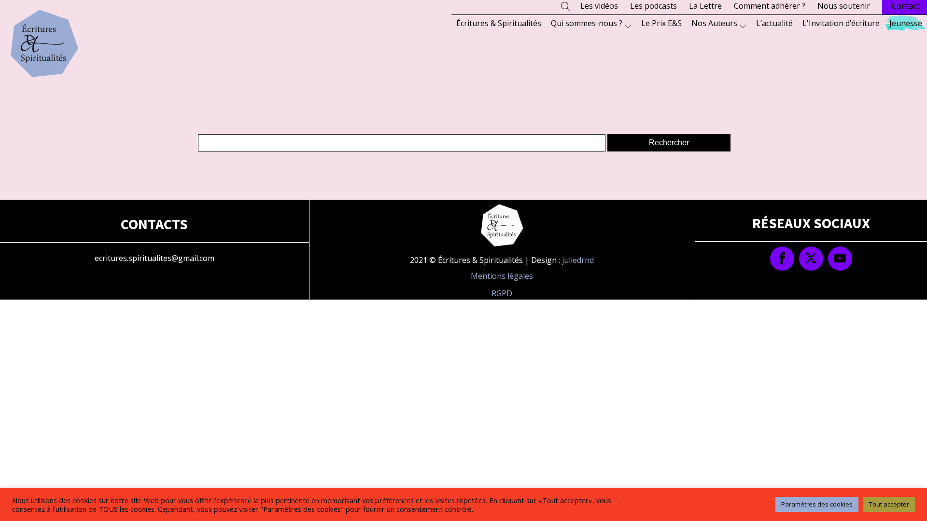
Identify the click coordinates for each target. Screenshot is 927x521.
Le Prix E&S (661, 23)
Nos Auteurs (714, 23)
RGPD (502, 293)
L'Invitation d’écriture (841, 23)
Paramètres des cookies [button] (817, 504)
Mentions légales (502, 276)
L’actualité (774, 23)
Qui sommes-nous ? (586, 23)
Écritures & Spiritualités (498, 23)
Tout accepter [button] (889, 504)
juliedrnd (578, 260)
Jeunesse (905, 23)
